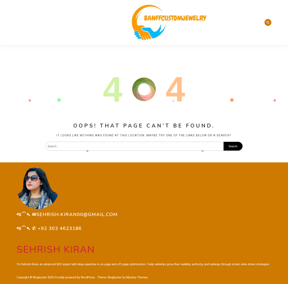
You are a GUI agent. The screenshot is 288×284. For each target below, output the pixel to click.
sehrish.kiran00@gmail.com (77, 214)
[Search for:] (134, 146)
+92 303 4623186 (60, 228)
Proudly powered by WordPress (75, 277)
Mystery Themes (137, 277)
